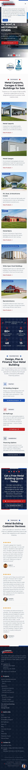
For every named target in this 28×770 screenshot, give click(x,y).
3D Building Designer (13, 400)
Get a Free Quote (8, 43)
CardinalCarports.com (18, 763)
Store (2, 715)
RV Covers (4, 706)
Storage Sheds (5, 708)
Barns (3, 683)
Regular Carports (6, 690)
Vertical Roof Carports (8, 692)
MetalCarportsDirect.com (13, 765)
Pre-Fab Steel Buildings (8, 704)
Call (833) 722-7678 (15, 505)
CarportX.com (8, 763)
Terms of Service (10, 761)
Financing (4, 733)
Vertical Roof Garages (8, 701)
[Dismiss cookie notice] (10, 20)
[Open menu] (25, 3)
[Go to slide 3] (14, 55)
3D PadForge (13, 429)
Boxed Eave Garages (7, 697)
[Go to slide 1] (9, 55)
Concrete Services (6, 729)
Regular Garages (6, 699)
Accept (5, 20)
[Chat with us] (24, 766)
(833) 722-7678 (7, 745)
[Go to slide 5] (19, 55)
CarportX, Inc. (6, 664)
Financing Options (13, 454)
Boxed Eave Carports (8, 688)
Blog (2, 726)
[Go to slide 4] (16, 55)
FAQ (2, 731)
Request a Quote (6, 736)
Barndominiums (6, 681)
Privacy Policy (18, 761)
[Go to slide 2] (11, 55)
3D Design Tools (5, 717)
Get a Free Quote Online (14, 501)
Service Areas (5, 738)
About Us (3, 724)
